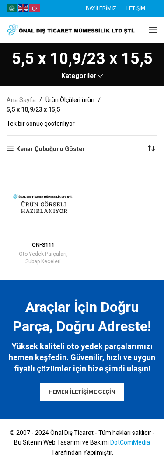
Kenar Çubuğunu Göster (50, 148)
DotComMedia (130, 442)
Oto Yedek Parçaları (42, 254)
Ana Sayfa (21, 99)
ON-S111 (43, 244)
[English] (23, 8)
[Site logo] (72, 29)
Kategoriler (78, 76)
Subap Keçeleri (43, 261)
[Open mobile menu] (153, 30)
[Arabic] (12, 8)
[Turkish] (35, 8)
